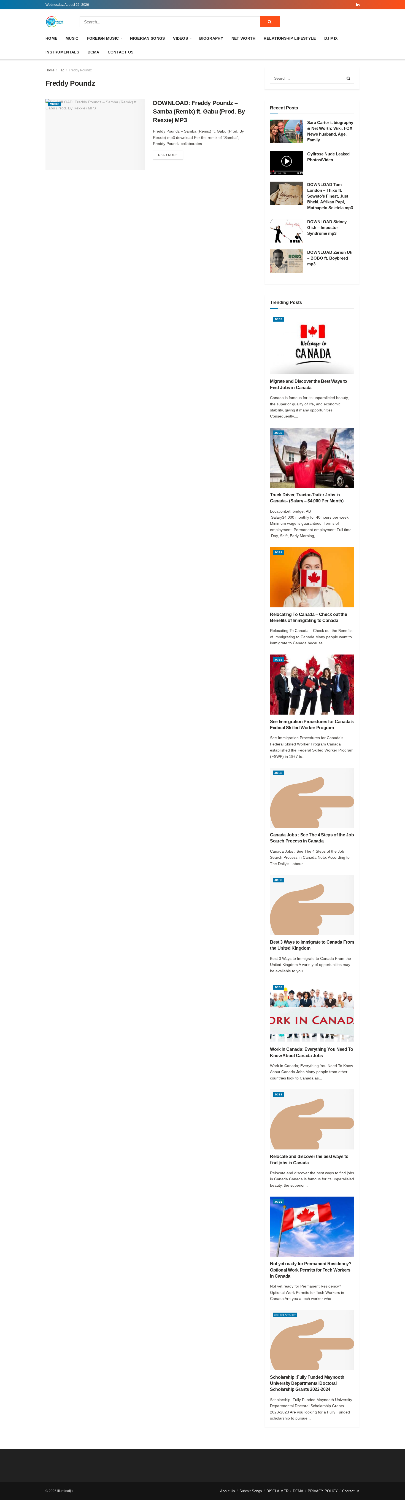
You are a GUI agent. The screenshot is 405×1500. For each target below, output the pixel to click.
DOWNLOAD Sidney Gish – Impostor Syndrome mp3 (327, 227)
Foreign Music (103, 38)
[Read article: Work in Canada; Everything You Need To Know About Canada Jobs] (312, 1012)
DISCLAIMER (277, 1491)
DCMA (93, 52)
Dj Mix (331, 38)
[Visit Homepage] (54, 22)
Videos (180, 38)
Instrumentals (62, 52)
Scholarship (285, 1314)
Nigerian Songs (147, 38)
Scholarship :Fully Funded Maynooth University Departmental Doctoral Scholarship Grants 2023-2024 (307, 1383)
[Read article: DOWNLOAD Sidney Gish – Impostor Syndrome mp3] (286, 231)
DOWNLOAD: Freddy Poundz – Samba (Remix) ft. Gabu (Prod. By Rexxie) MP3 (199, 111)
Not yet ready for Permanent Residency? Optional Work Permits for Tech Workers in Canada (311, 1269)
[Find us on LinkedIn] (358, 5)
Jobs (278, 319)
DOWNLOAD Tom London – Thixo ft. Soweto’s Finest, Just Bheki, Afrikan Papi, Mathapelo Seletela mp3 (330, 196)
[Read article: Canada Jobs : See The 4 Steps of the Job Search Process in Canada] (312, 798)
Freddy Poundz (80, 70)
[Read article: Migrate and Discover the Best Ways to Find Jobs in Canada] (312, 344)
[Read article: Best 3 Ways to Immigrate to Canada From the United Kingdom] (312, 905)
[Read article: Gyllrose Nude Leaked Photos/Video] (286, 163)
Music (72, 38)
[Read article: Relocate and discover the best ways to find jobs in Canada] (312, 1119)
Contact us (121, 52)
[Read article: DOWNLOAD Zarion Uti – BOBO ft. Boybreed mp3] (286, 261)
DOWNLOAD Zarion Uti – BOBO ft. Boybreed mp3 (329, 258)
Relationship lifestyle (290, 38)
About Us (227, 1491)
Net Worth (243, 38)
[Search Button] (270, 21)
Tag (61, 70)
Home (51, 38)
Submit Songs (250, 1491)
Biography (211, 38)
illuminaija (65, 1491)
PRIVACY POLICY (323, 1491)
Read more (170, 155)
